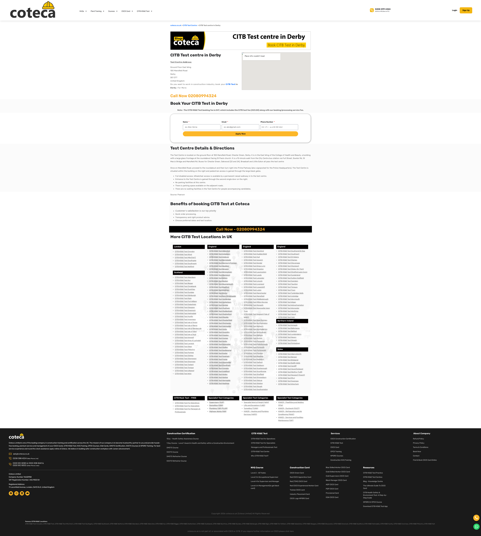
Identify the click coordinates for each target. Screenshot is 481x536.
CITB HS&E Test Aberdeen (185, 277)
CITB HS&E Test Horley (218, 374)
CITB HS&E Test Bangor (287, 357)
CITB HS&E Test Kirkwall (184, 337)
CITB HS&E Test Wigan (287, 302)
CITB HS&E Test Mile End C (185, 257)
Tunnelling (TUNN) (251, 408)
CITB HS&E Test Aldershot (219, 251)
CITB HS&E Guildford (356, 524)
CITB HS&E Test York (286, 317)
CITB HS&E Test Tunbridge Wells (290, 293)
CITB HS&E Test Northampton (255, 323)
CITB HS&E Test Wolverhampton (291, 305)
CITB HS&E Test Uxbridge (288, 296)
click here (289, 531)
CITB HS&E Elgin (263, 524)
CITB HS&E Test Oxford (253, 338)
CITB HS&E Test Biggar (184, 283)
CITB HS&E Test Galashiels (185, 304)
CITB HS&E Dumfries (220, 524)
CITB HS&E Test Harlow (218, 377)
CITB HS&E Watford (117, 524)
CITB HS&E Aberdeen (131, 524)
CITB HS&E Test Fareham (219, 356)
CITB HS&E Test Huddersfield (255, 254)
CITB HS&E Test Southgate (185, 260)
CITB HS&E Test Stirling (184, 356)
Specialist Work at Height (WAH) (256, 402)
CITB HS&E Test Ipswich (253, 260)
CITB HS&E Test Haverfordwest (290, 369)
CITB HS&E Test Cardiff (287, 366)
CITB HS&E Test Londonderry (289, 334)
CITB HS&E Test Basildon (219, 266)
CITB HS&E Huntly (386, 524)
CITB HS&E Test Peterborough (256, 344)
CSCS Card (126, 11)
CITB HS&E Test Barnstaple (220, 260)
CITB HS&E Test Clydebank (185, 286)
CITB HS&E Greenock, (341, 524)
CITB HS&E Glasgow (310, 524)
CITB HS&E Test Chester (219, 317)
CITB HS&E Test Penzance (254, 341)
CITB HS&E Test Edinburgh (185, 295)
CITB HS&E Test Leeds (253, 275)
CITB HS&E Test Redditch (254, 359)
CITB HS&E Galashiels (294, 524)
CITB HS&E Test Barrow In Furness (223, 263)
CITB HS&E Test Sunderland (289, 275)
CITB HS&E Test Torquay (288, 287)
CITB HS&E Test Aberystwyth (290, 354)
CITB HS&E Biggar (172, 524)
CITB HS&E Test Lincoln (253, 281)
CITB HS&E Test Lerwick (184, 343)
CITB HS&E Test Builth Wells (289, 363)
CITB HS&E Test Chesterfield (220, 320)
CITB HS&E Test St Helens (288, 257)
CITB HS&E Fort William (278, 524)
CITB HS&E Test (143, 11)
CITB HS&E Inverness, (401, 524)
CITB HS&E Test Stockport (288, 266)
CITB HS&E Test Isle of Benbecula (188, 328)
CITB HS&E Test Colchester (220, 326)
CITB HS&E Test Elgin (183, 298)
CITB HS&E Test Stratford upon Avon (292, 272)
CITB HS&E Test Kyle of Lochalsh (188, 340)
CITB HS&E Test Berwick (219, 269)
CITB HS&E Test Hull (252, 257)
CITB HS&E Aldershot (147, 524)
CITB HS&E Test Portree (184, 353)
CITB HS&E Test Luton (252, 290)
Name (185, 122)
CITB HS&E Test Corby (218, 329)
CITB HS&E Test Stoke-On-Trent (291, 269)
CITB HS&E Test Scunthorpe (255, 371)
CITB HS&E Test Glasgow (185, 307)
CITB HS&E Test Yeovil (287, 314)
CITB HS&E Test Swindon (288, 281)
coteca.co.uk (175, 25)
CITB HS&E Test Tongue (184, 368)
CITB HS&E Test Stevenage (289, 263)
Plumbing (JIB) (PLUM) (218, 408)
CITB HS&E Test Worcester (288, 308)
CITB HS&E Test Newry (287, 337)
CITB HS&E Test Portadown (289, 343)
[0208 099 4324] (372, 10)
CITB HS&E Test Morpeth (253, 305)
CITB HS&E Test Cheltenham (220, 311)
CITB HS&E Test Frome (218, 359)
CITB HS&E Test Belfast (287, 331)
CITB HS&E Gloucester (325, 524)
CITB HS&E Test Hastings (219, 383)
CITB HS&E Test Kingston (254, 269)
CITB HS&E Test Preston (253, 353)
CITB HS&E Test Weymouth (289, 299)
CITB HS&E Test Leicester (254, 278)
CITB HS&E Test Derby (218, 341)
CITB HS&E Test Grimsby (219, 368)
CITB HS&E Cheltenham (187, 524)
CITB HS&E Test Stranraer (185, 362)
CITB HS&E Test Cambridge (220, 299)
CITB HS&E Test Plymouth (254, 347)
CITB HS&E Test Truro (286, 290)
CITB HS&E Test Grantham (219, 365)
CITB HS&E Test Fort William (186, 301)
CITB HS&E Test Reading (253, 356)
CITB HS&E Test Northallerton (255, 329)
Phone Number (267, 122)
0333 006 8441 (35, 463)
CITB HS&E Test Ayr (183, 280)
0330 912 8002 (19, 465)
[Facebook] (11, 493)
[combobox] (265, 127)
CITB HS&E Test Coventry (219, 332)
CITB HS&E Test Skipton (253, 383)
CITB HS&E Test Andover (219, 257)
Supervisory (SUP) (216, 402)
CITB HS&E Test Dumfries (185, 289)
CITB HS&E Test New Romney (255, 320)
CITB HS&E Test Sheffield (254, 374)
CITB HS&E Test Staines (287, 260)
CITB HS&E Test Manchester (255, 293)
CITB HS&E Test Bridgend (288, 360)
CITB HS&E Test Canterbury (220, 302)
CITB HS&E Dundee (234, 524)
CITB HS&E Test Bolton (218, 278)
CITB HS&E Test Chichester (220, 323)
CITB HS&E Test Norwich (253, 326)
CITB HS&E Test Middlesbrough (256, 299)
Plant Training (96, 11)
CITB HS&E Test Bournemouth (221, 284)
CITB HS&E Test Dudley (218, 347)
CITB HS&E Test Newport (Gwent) (291, 375)
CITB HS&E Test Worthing (288, 311)
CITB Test (230, 84)
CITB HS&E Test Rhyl (286, 378)
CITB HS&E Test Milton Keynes (256, 302)
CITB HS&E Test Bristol (218, 293)
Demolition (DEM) (216, 405)
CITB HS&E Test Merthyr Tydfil (290, 372)
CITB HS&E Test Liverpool (254, 284)
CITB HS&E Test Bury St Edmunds (222, 296)
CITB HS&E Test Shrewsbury (255, 377)
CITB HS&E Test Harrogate (219, 380)
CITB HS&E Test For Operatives (187, 403)
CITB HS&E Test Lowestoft (254, 287)
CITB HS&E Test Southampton (256, 389)
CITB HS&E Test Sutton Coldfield (291, 278)
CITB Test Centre (190, 25)
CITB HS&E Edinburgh (249, 524)
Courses (111, 11)
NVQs (82, 11)
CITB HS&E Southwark (101, 524)
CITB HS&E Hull (429, 524)
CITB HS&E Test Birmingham (220, 272)
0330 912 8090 (19, 463)
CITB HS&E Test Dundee (184, 292)
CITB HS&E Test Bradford (219, 287)
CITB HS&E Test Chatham (219, 308)
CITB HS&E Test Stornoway (186, 359)
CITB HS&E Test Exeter (218, 353)
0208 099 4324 (383, 9)
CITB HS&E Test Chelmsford (220, 314)
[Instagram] (16, 493)
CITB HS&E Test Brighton (219, 290)
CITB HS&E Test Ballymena (288, 328)
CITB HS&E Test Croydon (185, 251)
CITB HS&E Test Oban (183, 347)
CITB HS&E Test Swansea (288, 381)
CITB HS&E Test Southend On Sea (291, 251)
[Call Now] (476, 518)
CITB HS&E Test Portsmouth (255, 350)
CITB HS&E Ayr (160, 524)
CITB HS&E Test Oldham (253, 335)
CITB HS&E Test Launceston (255, 272)
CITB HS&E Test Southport (288, 254)
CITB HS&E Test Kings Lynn (254, 266)
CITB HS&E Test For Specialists (187, 406)
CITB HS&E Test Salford (253, 362)
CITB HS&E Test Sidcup (253, 380)
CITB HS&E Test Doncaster (220, 344)
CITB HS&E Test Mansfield (254, 296)
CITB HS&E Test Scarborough (255, 368)
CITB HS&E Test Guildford (219, 371)
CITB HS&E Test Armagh (287, 325)
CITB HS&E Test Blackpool (219, 275)
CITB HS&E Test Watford (184, 266)
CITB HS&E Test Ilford (183, 254)
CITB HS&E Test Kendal (253, 263)
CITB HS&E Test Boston (218, 281)
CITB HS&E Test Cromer (218, 338)
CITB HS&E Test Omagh (287, 340)
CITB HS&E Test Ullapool (184, 371)
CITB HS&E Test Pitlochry (185, 350)
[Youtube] (27, 493)
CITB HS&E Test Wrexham (288, 384)
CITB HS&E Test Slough (253, 386)
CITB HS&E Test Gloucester (220, 362)
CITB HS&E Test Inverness (185, 319)
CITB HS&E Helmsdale (372, 524)
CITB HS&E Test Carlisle (218, 305)
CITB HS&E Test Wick (183, 374)
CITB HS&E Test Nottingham (255, 332)
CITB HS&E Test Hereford (254, 251)
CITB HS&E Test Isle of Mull (185, 334)
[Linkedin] (22, 493)
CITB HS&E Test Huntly (184, 316)
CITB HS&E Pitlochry (416, 524)
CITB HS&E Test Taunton (288, 284)
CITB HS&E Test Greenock (185, 310)
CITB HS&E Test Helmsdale (185, 313)
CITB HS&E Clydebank (204, 524)
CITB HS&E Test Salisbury (254, 365)
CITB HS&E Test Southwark (186, 263)
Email (224, 122)
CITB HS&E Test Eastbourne (220, 350)
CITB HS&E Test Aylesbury (219, 254)
